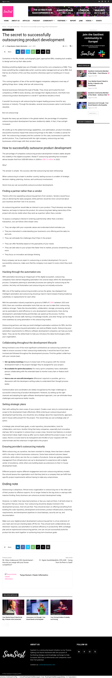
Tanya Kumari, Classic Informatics (17, 46)
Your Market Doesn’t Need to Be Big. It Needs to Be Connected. (98, 83)
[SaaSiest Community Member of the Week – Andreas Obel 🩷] (82, 95)
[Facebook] (108, 1)
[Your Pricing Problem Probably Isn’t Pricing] (61, 607)
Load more (92, 113)
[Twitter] (105, 1)
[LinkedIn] (99, 1)
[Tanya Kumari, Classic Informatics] (3, 46)
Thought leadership (13, 27)
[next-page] (7, 624)
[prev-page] (3, 624)
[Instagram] (102, 1)
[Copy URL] (38, 52)
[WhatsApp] (33, 52)
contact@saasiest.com (47, 665)
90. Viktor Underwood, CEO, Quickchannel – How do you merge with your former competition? (18, 562)
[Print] (48, 52)
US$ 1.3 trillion (47, 159)
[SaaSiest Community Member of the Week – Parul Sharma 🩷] (82, 73)
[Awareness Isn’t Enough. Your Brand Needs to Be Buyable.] (37, 607)
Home (4, 27)
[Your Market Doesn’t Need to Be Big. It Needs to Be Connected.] (13, 607)
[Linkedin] (18, 52)
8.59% (51, 302)
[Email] (43, 52)
